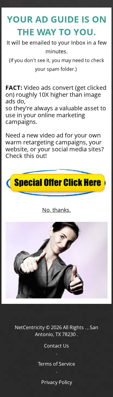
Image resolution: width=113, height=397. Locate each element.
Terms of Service (56, 364)
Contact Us (56, 345)
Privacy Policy (56, 382)
